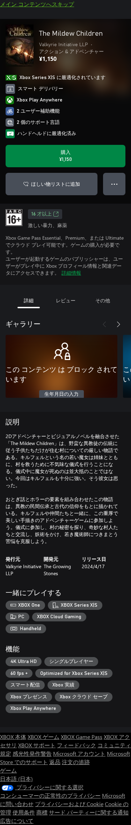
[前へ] (104, 324)
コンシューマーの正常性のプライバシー (50, 795)
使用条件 (24, 812)
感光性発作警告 (32, 753)
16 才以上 (41, 214)
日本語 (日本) (16, 778)
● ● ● (114, 184)
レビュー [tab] (65, 300)
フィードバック (76, 745)
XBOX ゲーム (43, 736)
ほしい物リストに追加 (55, 184)
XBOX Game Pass (81, 736)
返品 (54, 762)
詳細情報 (71, 272)
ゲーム (8, 770)
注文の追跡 (76, 762)
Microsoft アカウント (79, 753)
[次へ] (118, 324)
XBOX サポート (37, 745)
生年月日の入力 (61, 394)
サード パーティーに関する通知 (89, 812)
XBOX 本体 (13, 736)
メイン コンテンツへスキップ (37, 4)
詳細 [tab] (29, 300)
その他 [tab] (102, 300)
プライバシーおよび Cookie (69, 804)
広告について (17, 820)
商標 (42, 812)
